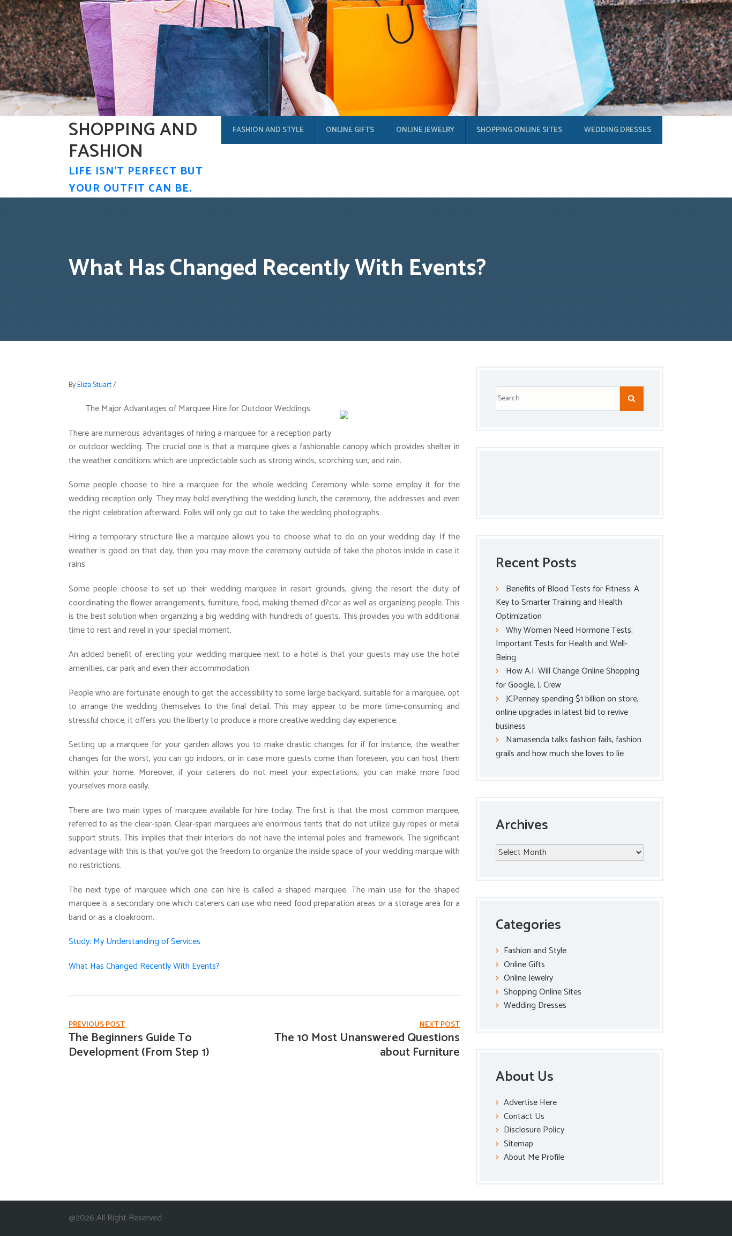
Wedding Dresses (617, 130)
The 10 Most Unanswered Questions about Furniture (367, 1045)
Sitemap (518, 1144)
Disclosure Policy (534, 1130)
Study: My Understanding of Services (134, 941)
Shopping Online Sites (519, 130)
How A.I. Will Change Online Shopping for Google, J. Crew (567, 678)
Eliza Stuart (94, 385)
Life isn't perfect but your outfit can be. (136, 180)
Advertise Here (530, 1102)
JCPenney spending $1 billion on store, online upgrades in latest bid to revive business (567, 713)
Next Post (440, 1025)
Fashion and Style (268, 130)
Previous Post (97, 1025)
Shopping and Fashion (133, 141)
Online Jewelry (425, 130)
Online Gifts (350, 130)
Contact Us (524, 1116)
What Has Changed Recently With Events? (144, 966)
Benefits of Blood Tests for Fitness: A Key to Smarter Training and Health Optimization (567, 603)
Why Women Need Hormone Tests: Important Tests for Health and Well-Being (564, 644)
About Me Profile (534, 1157)
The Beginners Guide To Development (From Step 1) (139, 1045)
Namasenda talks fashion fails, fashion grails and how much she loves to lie (568, 747)
